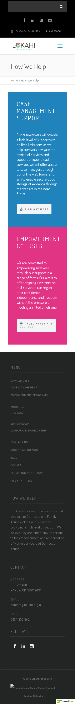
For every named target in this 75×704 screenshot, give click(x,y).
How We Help (19, 381)
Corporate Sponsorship (28, 430)
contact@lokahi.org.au (28, 31)
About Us (17, 406)
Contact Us (19, 442)
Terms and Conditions (27, 473)
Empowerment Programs (29, 395)
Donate (15, 465)
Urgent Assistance (24, 449)
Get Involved (20, 424)
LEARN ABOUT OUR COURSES (36, 325)
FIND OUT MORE (37, 209)
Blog (14, 457)
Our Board (18, 413)
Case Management (23, 387)
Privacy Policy (21, 481)
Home (14, 80)
